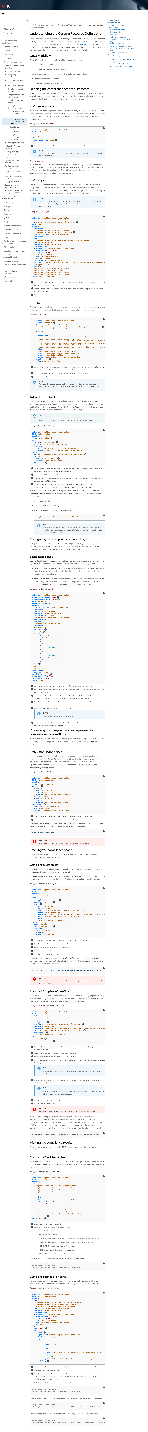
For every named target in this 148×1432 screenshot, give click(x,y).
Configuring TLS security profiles (14, 161)
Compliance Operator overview (16, 90)
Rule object (114, 34)
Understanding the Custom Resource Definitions (17, 121)
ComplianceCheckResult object (121, 64)
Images (7, 222)
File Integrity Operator (15, 143)
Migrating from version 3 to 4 (14, 266)
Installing (7, 37)
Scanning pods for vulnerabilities (12, 186)
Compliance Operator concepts (91, 25)
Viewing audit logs (12, 151)
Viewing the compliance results (119, 62)
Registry (7, 210)
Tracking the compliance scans (119, 55)
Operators (8, 214)
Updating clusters (11, 47)
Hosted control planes (13, 233)
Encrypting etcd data (13, 182)
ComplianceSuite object (118, 57)
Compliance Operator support (16, 101)
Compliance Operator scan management (13, 137)
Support (7, 50)
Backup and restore (11, 261)
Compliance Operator (67, 25)
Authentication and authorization (10, 197)
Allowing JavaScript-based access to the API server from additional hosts (14, 174)
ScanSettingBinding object (119, 52)
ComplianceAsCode (83, 44)
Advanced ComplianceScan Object (122, 59)
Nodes (6, 237)
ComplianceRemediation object (121, 66)
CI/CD (6, 218)
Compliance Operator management (13, 129)
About (6, 25)
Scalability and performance (15, 251)
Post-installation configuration (9, 41)
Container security (13, 71)
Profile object (115, 32)
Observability (9, 247)
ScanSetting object (117, 44)
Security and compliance (45, 25)
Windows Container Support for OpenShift (14, 242)
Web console (9, 54)
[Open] (3, 13)
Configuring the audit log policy (14, 156)
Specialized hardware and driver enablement (13, 256)
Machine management (13, 229)
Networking (8, 202)
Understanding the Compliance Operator (17, 113)
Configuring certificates (10, 75)
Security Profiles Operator (12, 147)
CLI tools (7, 58)
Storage (7, 206)
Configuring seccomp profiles (13, 167)
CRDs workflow (114, 23)
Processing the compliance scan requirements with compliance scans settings (121, 48)
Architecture (9, 33)
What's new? (9, 29)
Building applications (12, 225)
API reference (9, 277)
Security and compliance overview (14, 67)
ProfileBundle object (117, 29)
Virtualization (9, 281)
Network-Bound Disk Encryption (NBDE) (14, 191)
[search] (27, 20)
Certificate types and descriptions (14, 81)
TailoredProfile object (118, 37)
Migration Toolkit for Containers (11, 272)
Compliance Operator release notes (16, 96)
